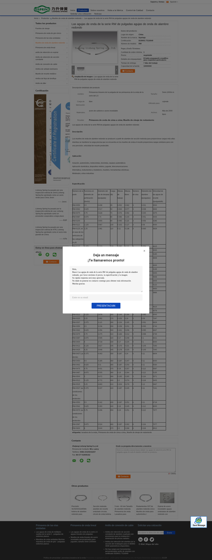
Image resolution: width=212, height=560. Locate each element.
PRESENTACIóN (106, 305)
